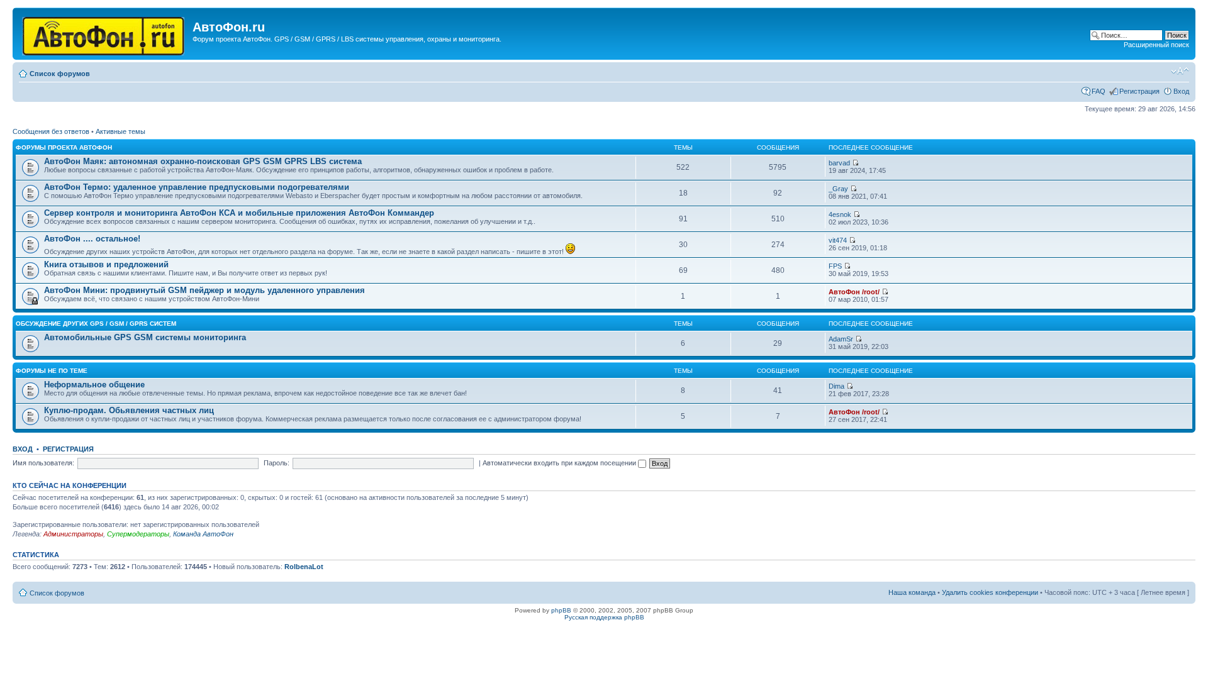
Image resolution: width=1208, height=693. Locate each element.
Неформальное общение (94, 384)
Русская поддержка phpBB (604, 617)
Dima (836, 386)
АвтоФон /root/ (854, 292)
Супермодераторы (138, 534)
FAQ (1098, 91)
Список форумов (60, 73)
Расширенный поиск (1156, 44)
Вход (1181, 91)
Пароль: (276, 463)
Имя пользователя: (43, 463)
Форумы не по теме (51, 370)
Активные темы (120, 131)
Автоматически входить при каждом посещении (560, 463)
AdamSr (841, 339)
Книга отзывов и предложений (106, 264)
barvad (839, 163)
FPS (835, 266)
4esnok (840, 214)
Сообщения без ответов (51, 131)
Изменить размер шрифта (1180, 71)
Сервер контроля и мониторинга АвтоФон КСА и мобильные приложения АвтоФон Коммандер (239, 213)
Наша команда (912, 592)
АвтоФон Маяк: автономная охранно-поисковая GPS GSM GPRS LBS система (203, 161)
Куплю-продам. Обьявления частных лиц (129, 410)
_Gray (838, 188)
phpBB (561, 610)
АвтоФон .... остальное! (92, 238)
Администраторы (73, 534)
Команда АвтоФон (203, 534)
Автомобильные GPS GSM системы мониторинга (145, 337)
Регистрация (1139, 91)
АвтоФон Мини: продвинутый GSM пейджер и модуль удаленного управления (204, 290)
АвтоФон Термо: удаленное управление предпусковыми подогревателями (196, 187)
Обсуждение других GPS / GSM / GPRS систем (96, 323)
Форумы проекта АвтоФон (64, 147)
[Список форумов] (104, 34)
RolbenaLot (303, 566)
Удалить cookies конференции (990, 592)
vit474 (838, 240)
